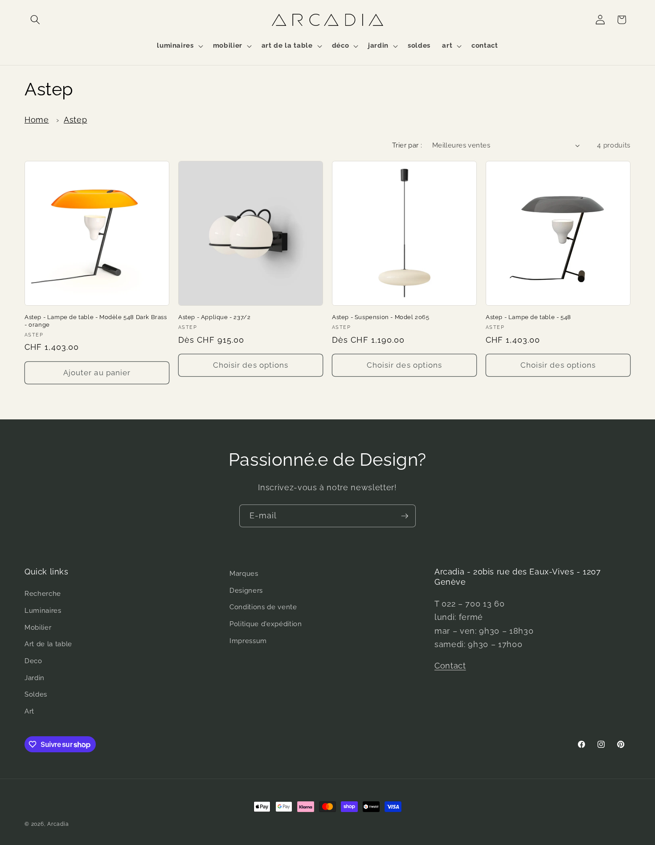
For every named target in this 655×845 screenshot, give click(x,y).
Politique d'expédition (265, 624)
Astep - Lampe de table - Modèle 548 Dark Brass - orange (96, 321)
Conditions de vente (263, 607)
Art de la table (48, 644)
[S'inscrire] (404, 516)
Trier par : (407, 145)
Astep (75, 119)
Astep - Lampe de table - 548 (528, 317)
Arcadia (58, 824)
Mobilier (38, 627)
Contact (450, 665)
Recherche (43, 594)
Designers (246, 591)
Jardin (35, 678)
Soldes (36, 694)
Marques (243, 574)
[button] (35, 19)
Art (29, 711)
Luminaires (43, 611)
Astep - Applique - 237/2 (214, 317)
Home (37, 119)
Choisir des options (251, 365)
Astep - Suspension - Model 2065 (381, 317)
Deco (33, 661)
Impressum (248, 641)
